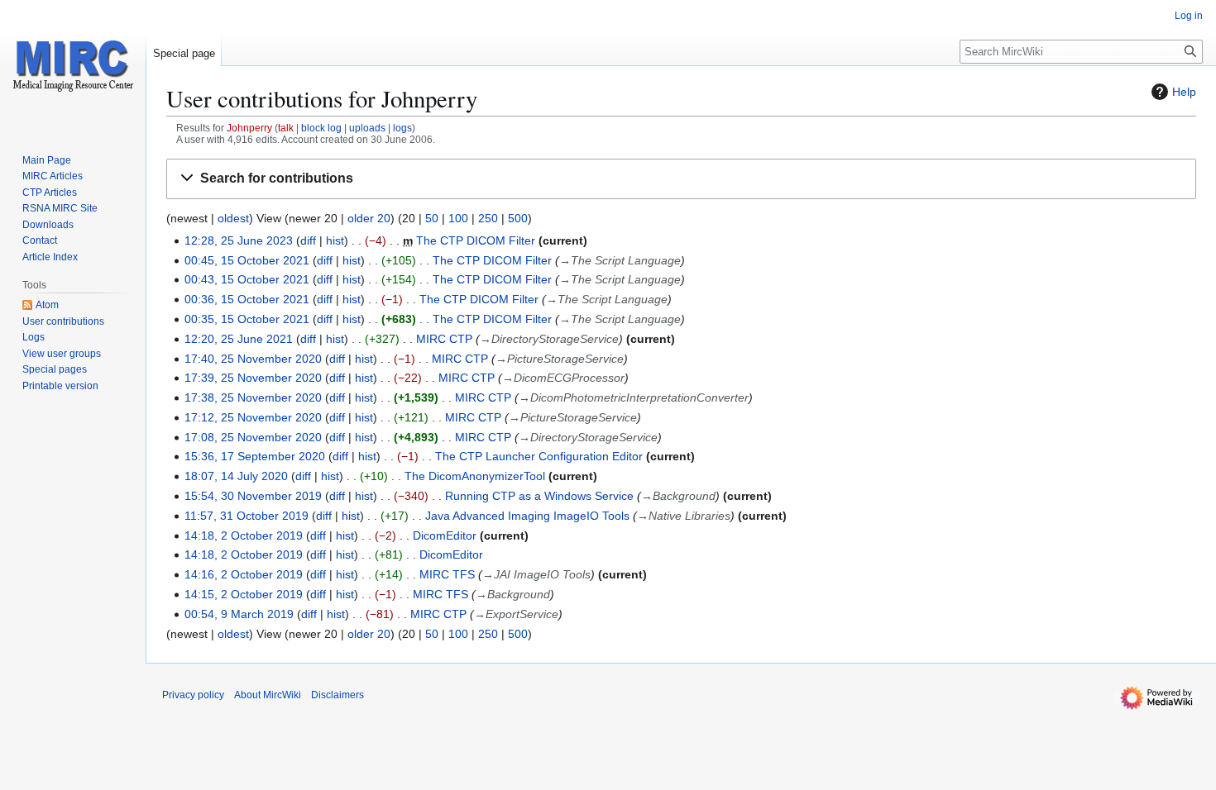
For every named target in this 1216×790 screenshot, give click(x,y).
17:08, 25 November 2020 (253, 437)
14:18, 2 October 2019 (243, 535)
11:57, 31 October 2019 (246, 515)
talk (286, 127)
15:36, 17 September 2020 (254, 456)
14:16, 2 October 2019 (243, 574)
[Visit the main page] (73, 66)
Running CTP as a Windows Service (539, 495)
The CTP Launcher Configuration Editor (539, 456)
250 (488, 218)
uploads (367, 127)
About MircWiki (267, 695)
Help (1184, 91)
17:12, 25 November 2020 (253, 417)
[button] (681, 179)
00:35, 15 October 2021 (246, 319)
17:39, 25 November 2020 (253, 377)
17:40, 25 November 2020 (253, 358)
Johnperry (249, 127)
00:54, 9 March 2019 (239, 614)
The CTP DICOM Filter (475, 240)
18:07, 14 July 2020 (236, 476)
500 (518, 218)
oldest (233, 218)
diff (308, 240)
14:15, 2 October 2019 (243, 594)
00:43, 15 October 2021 (246, 279)
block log (321, 127)
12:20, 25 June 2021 (238, 338)
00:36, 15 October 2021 (246, 299)
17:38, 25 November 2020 (253, 397)
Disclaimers (337, 695)
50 (431, 218)
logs (402, 127)
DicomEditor (444, 535)
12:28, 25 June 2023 (238, 240)
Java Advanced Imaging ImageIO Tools (527, 515)
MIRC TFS (447, 574)
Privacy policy (193, 695)
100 (458, 218)
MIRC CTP (444, 338)
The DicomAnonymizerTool (475, 476)
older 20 (368, 218)
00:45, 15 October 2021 (246, 260)
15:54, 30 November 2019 (253, 495)
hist (335, 240)
